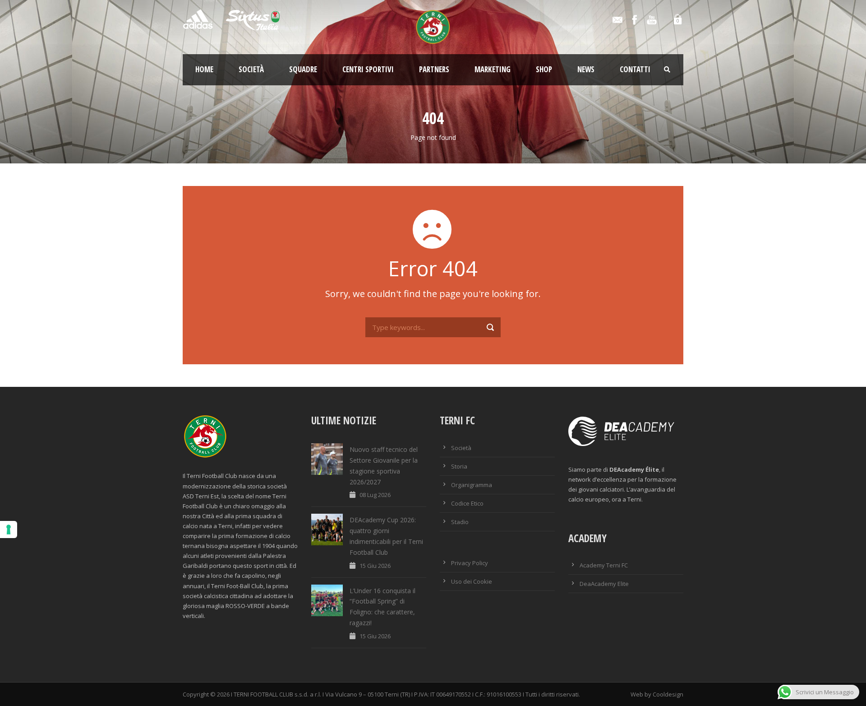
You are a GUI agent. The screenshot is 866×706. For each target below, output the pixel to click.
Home (204, 69)
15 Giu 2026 (375, 566)
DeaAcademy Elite (604, 584)
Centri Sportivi (368, 69)
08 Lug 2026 (375, 495)
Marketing (492, 69)
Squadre (303, 69)
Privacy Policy (469, 563)
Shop (544, 69)
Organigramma (471, 485)
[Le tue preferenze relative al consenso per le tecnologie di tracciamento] (8, 529)
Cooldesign (668, 694)
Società (251, 69)
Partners (434, 69)
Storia (459, 466)
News (585, 69)
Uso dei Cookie (471, 581)
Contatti (635, 69)
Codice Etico (467, 503)
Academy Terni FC (604, 565)
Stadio (460, 522)
